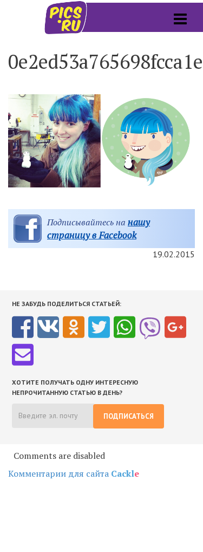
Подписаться (128, 416)
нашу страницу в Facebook (98, 228)
